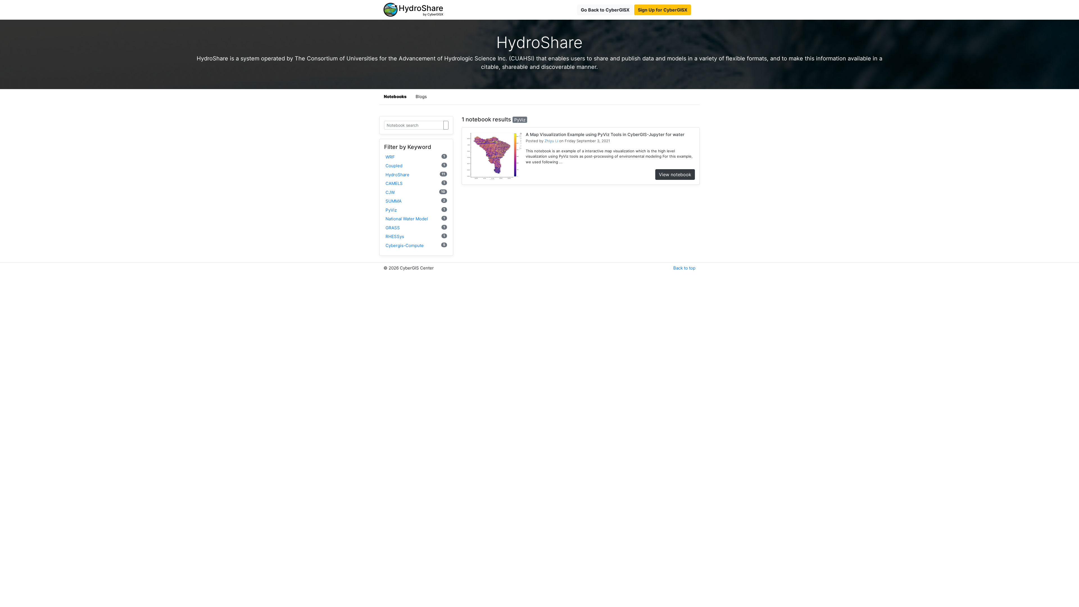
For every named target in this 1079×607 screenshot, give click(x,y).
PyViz (415, 210)
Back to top (684, 268)
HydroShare (415, 174)
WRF (415, 157)
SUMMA (415, 201)
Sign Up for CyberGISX (662, 10)
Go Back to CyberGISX (605, 10)
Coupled (415, 165)
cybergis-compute (415, 245)
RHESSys (415, 236)
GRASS (415, 227)
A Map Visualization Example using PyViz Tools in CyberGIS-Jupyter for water (605, 134)
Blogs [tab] (421, 96)
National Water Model (415, 218)
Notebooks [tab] (395, 96)
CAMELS (415, 183)
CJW (415, 192)
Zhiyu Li (551, 141)
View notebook (675, 174)
